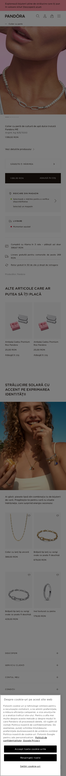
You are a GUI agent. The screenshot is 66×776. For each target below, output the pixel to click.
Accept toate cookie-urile (30, 749)
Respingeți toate (30, 757)
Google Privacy (31, 740)
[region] (30, 735)
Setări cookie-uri (30, 766)
